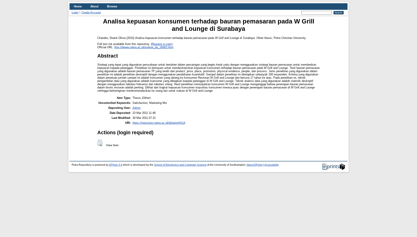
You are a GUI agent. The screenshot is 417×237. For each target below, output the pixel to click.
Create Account (91, 12)
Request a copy (162, 44)
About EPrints (255, 165)
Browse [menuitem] (112, 6)
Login (75, 12)
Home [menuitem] (78, 6)
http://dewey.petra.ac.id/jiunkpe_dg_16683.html (143, 47)
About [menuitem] (94, 6)
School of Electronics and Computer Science (180, 165)
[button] (99, 143)
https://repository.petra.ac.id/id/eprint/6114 (158, 122)
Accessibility (271, 165)
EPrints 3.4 (115, 165)
